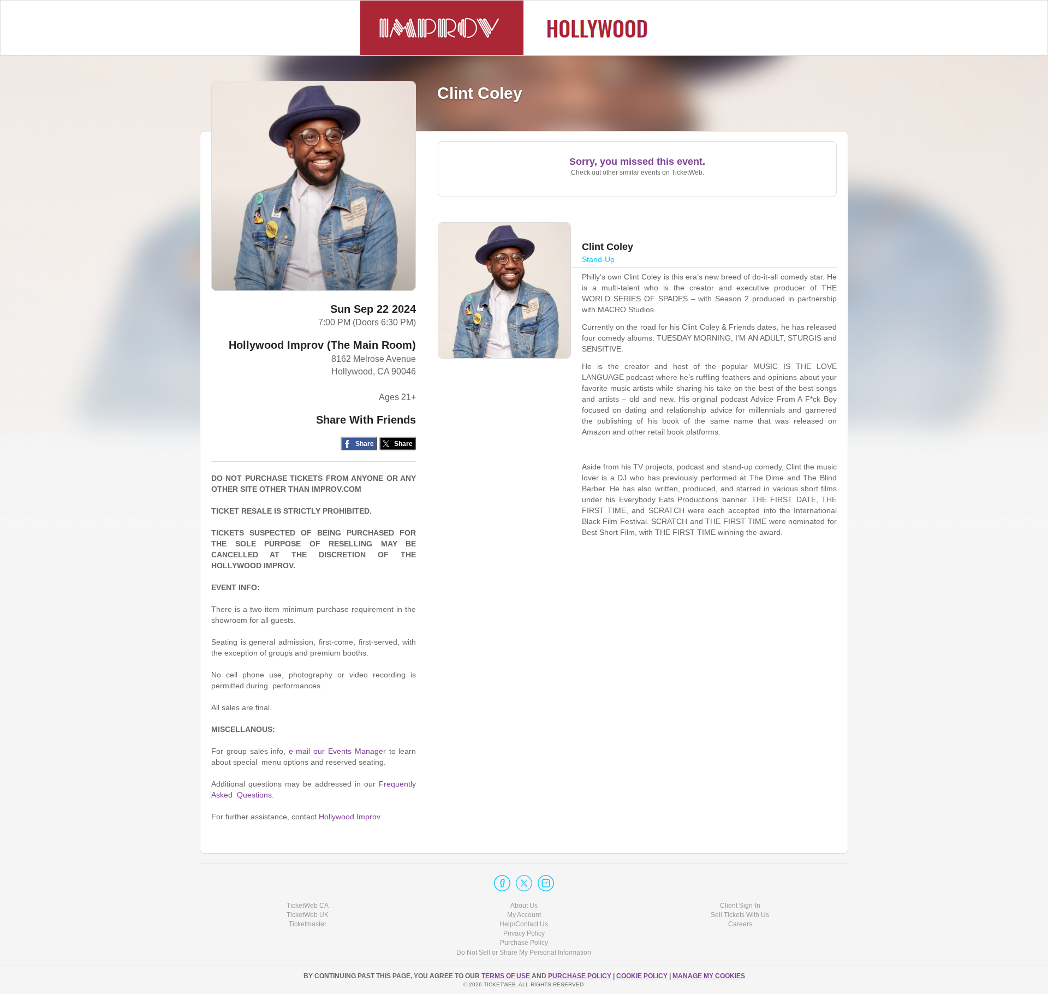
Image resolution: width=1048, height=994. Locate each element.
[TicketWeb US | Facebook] (502, 883)
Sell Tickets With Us (740, 915)
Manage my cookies (708, 976)
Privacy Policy (524, 933)
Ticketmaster (307, 924)
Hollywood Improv (349, 816)
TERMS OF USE (506, 976)
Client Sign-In (740, 905)
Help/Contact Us (523, 924)
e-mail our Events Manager (337, 751)
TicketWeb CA (308, 905)
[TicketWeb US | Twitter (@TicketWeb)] (524, 883)
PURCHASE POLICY (580, 976)
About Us (524, 905)
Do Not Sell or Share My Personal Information (523, 952)
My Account (524, 915)
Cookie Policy (642, 976)
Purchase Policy (524, 943)
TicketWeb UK (308, 915)
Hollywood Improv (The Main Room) (322, 345)
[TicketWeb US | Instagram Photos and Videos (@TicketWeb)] (546, 883)
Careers (740, 924)
